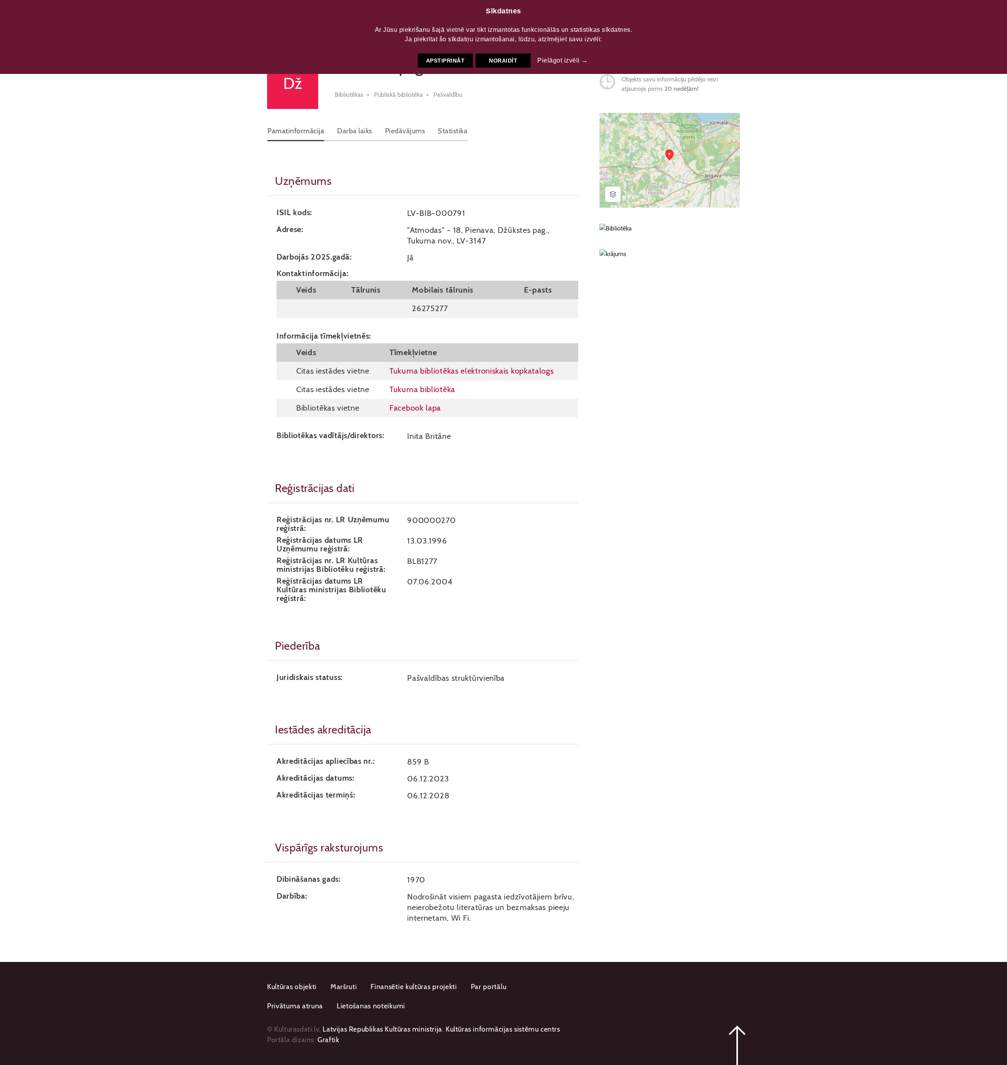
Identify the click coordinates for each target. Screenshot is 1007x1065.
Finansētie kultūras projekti (414, 986)
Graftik (328, 1040)
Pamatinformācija (295, 131)
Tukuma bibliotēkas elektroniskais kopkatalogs (471, 371)
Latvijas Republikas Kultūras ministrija (382, 1029)
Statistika (452, 131)
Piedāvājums (405, 131)
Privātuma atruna (295, 1006)
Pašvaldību (447, 94)
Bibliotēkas (349, 94)
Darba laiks (354, 131)
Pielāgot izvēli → (562, 60)
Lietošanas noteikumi (371, 1006)
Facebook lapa (415, 408)
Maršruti (343, 986)
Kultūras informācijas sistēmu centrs (503, 1029)
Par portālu (489, 986)
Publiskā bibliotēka (398, 94)
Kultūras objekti (292, 986)
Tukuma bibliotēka (422, 389)
